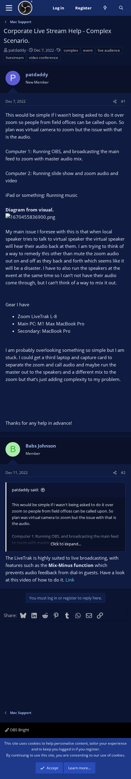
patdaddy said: (25, 489)
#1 (123, 101)
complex (71, 50)
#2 (123, 472)
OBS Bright (19, 730)
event (88, 50)
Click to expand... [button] (66, 544)
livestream (15, 57)
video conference (43, 57)
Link (70, 580)
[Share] (115, 101)
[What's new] (105, 8)
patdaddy (17, 50)
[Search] (121, 8)
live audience (109, 50)
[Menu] (9, 8)
